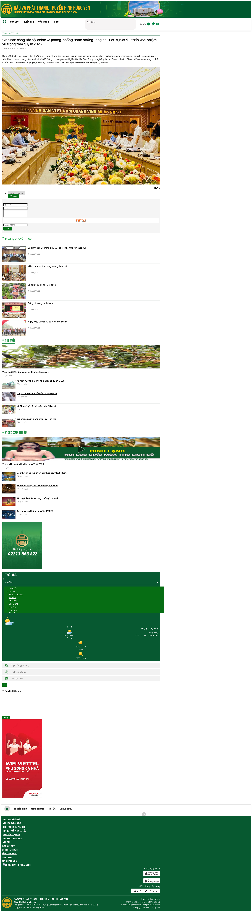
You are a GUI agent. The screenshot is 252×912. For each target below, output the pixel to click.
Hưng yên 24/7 (8, 845)
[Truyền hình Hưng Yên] (7, 907)
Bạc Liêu (13, 610)
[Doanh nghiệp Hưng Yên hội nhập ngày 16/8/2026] (8, 477)
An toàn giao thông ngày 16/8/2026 (35, 511)
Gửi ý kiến (13, 196)
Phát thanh (43, 21)
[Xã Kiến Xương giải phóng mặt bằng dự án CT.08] (8, 384)
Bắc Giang (13, 603)
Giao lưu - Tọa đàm (11, 834)
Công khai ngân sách (12, 838)
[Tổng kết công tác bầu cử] (14, 310)
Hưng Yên (13, 588)
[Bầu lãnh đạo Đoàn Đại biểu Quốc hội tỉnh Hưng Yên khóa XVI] (14, 254)
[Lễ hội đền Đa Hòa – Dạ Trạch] (14, 291)
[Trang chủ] (7, 808)
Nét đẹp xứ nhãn (9, 853)
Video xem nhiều (16, 432)
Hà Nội (12, 591)
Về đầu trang (153, 812)
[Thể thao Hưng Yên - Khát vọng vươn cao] (8, 489)
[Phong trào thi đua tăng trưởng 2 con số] (8, 502)
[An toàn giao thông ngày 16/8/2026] (8, 515)
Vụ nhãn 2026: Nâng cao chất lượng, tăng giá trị (26, 372)
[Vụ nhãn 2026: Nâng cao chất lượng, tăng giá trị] (81, 357)
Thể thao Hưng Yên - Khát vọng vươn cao (37, 485)
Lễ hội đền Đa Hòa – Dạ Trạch (42, 284)
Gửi (7, 229)
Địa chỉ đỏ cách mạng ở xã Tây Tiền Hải (36, 419)
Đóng (6, 718)
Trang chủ (14, 21)
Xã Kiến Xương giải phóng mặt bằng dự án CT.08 (40, 380)
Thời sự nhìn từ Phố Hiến (14, 826)
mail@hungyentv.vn (151, 904)
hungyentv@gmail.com (131, 904)
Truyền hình (28, 21)
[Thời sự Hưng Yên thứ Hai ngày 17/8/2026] (81, 449)
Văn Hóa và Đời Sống (12, 823)
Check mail (66, 808)
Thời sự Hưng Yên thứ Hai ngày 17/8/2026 (23, 464)
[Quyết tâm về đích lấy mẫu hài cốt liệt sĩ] (8, 397)
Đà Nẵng (13, 597)
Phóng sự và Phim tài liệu (14, 830)
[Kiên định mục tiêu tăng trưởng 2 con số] (14, 273)
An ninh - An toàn (10, 849)
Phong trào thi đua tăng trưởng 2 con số (37, 498)
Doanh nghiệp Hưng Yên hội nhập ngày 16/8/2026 (42, 473)
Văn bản (6, 842)
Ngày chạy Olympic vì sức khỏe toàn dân (47, 321)
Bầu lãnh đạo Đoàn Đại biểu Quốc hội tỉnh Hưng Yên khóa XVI (57, 247)
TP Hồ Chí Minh (16, 594)
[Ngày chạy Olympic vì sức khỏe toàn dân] (14, 328)
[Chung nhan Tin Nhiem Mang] (17, 864)
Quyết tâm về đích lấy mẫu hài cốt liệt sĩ (37, 393)
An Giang (13, 600)
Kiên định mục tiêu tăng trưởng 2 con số (47, 266)
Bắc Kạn (12, 607)
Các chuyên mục (9, 861)
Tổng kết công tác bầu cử (40, 303)
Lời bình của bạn (16, 193)
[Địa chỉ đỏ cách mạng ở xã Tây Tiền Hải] (8, 423)
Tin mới (10, 340)
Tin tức (56, 21)
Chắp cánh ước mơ (11, 819)
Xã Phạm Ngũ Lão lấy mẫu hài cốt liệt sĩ (36, 406)
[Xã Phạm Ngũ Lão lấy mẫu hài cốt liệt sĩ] (8, 410)
